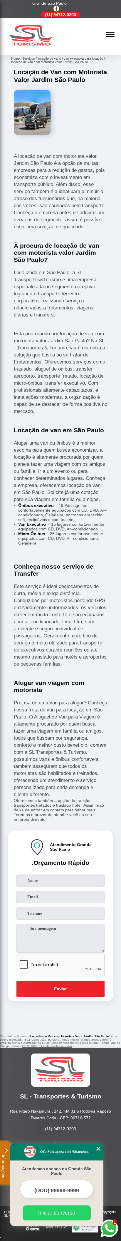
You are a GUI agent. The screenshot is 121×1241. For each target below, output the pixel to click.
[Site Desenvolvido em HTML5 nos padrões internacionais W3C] (56, 1227)
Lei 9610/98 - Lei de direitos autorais (47, 1046)
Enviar (60, 989)
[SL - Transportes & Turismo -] (31, 48)
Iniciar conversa (56, 1213)
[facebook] (56, 9)
